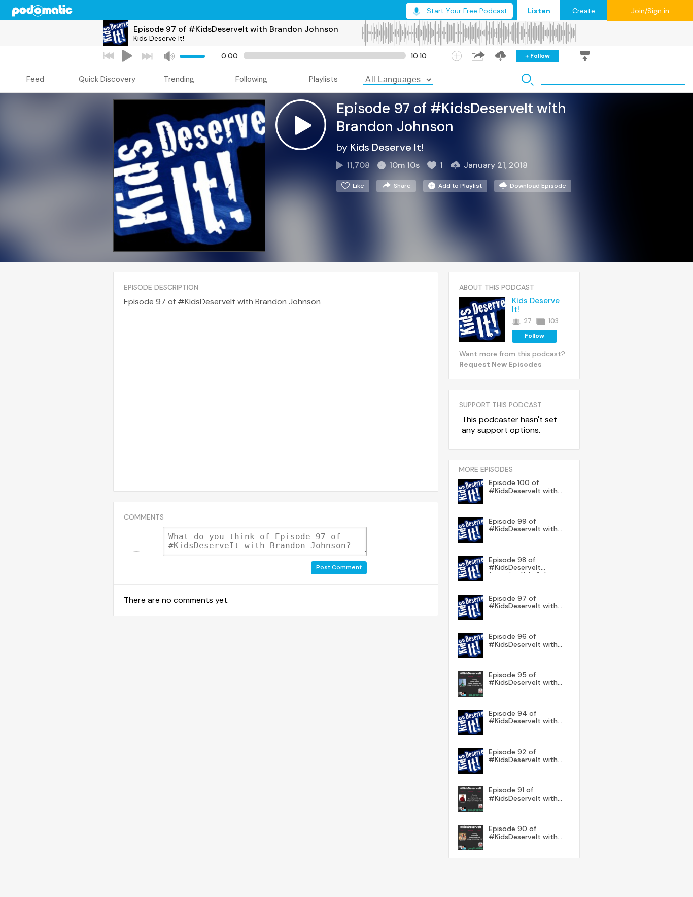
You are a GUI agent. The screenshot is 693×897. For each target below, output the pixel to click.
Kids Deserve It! (158, 38)
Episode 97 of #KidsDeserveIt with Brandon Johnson (235, 29)
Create (583, 10)
